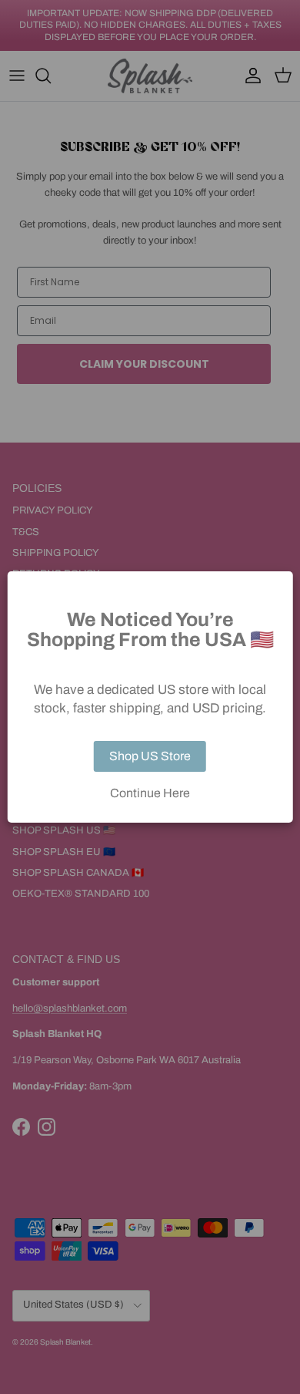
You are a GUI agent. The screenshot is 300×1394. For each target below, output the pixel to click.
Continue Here (150, 793)
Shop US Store (150, 756)
